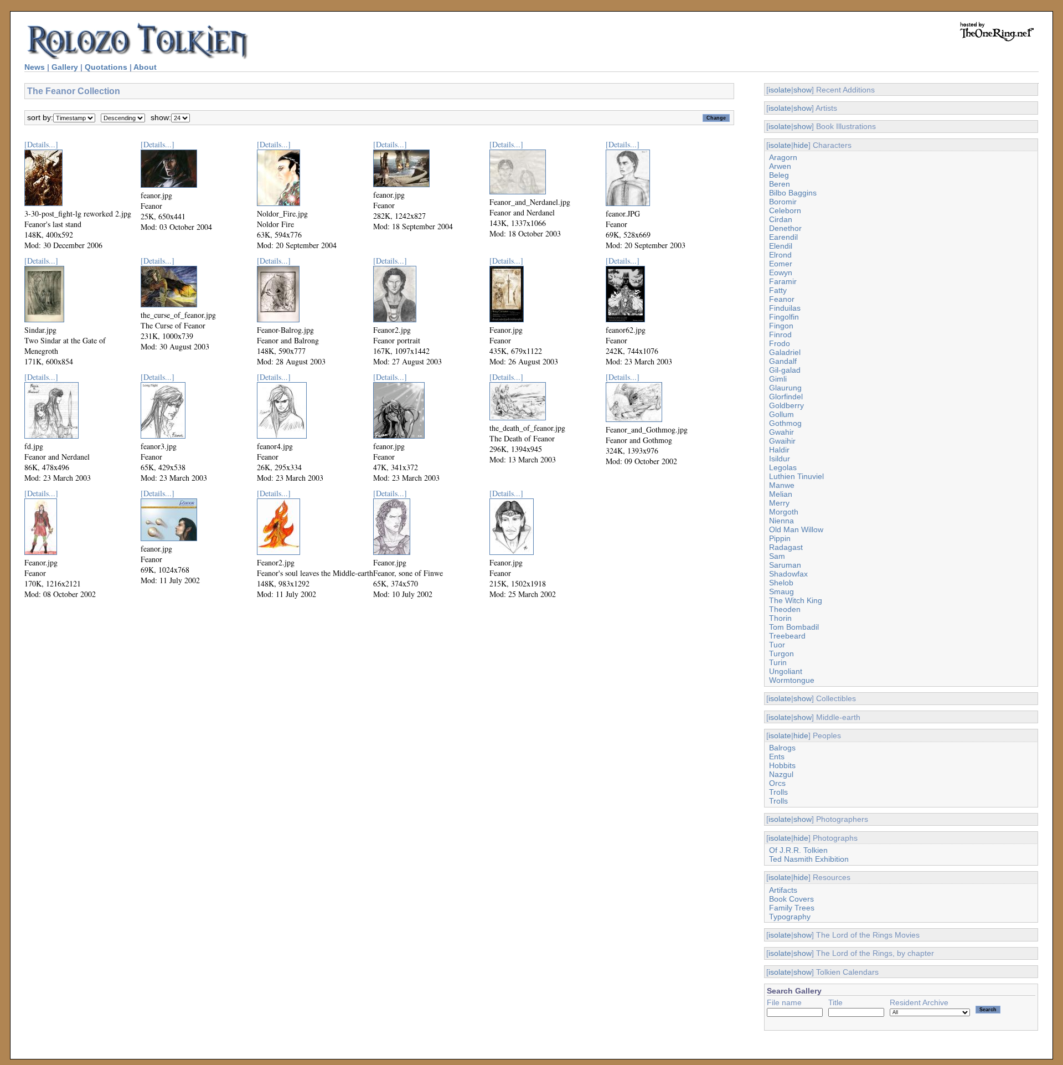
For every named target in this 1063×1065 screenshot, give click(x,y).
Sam (777, 556)
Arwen (780, 166)
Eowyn (780, 272)
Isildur (779, 458)
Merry (779, 502)
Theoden (785, 609)
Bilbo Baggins (793, 192)
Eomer (780, 263)
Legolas (783, 467)
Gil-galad (785, 370)
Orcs (777, 783)
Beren (779, 183)
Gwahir (781, 432)
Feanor (781, 299)
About (145, 67)
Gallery (64, 67)
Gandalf (783, 361)
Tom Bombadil (794, 626)
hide (800, 145)
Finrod (780, 334)
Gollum (781, 414)
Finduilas (785, 307)
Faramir (783, 281)
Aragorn (783, 157)
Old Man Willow (796, 529)
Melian (780, 494)
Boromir (783, 201)
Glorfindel (786, 396)
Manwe (781, 485)
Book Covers (791, 898)
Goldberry (786, 405)
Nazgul (781, 774)
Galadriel (785, 352)
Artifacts (783, 890)
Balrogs (782, 747)
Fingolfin (784, 316)
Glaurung (785, 387)
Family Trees (791, 907)
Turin (778, 662)
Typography (790, 916)
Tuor (777, 644)
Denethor (785, 228)
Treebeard (787, 635)
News (34, 67)
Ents (777, 756)
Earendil (783, 237)
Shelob (781, 582)
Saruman (785, 564)
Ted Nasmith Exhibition (809, 859)
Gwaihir (782, 440)
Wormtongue (791, 680)
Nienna (781, 520)
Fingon (781, 325)
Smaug (781, 591)
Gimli (778, 378)
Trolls (778, 792)
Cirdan (780, 219)
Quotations (106, 67)
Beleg (779, 175)
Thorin (780, 618)
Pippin (780, 538)
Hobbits (782, 765)
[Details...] (41, 144)
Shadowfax (788, 573)
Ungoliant (785, 671)
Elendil (780, 245)
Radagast (786, 547)
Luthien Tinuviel (796, 476)
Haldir (779, 449)
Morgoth (783, 511)
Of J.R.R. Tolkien (798, 850)
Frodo (779, 343)
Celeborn (785, 210)
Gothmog (785, 423)
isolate (779, 89)
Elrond (780, 254)
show (802, 89)
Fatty (778, 290)
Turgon (781, 653)
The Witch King (795, 600)
